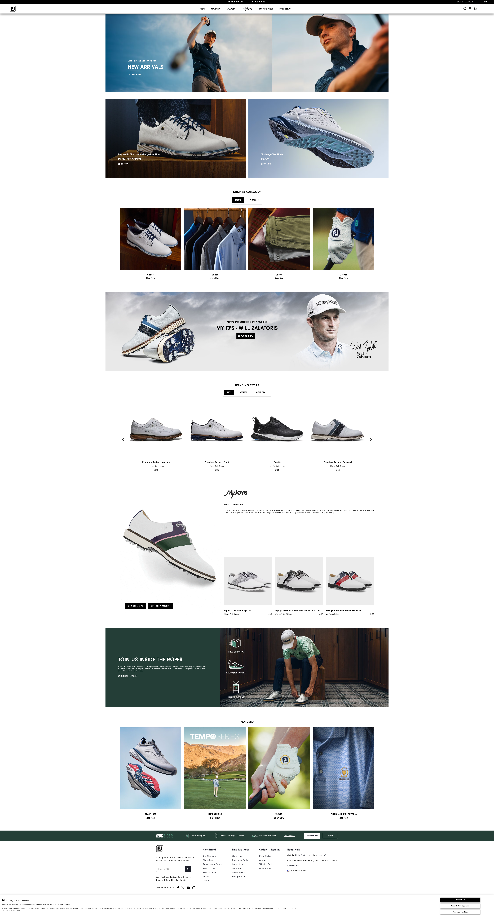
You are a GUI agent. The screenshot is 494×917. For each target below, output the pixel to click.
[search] (464, 9)
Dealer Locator (239, 872)
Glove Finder (238, 864)
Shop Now (135, 75)
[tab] (475, 9)
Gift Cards (237, 868)
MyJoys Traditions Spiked (238, 610)
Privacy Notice (48, 904)
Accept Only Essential (460, 906)
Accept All (460, 900)
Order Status (265, 856)
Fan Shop (285, 8)
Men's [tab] (238, 200)
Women (215, 8)
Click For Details (179, 880)
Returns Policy (265, 868)
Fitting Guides (238, 876)
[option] (156, 438)
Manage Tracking (460, 912)
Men (202, 8)
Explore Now (245, 336)
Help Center (301, 855)
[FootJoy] (13, 9)
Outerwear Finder (240, 860)
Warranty (263, 860)
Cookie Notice (64, 904)
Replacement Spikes (212, 864)
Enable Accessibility (465, 2)
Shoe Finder (237, 856)
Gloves (231, 8)
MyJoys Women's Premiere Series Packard (298, 610)
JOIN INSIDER (312, 836)
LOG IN (133, 676)
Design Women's (160, 606)
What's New (266, 8)
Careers (206, 881)
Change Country (298, 871)
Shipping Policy (266, 864)
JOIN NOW (123, 676)
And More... (289, 836)
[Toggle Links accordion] (212, 849)
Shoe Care (208, 860)
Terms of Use (37, 904)
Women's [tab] (254, 200)
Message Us (293, 866)
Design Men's (135, 606)
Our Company (209, 856)
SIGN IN (330, 836)
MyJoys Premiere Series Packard (343, 610)
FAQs (325, 855)
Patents (206, 876)
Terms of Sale (209, 872)
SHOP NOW (123, 164)
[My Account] (470, 9)
